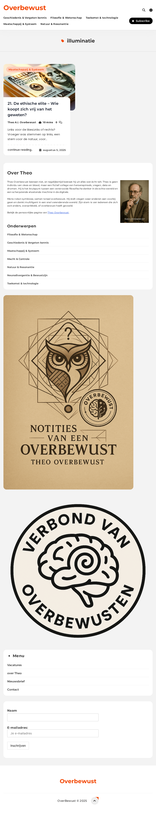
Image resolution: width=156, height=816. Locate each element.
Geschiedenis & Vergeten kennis (25, 17)
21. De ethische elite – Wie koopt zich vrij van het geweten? (33, 109)
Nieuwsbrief (16, 681)
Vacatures (14, 665)
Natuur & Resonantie (55, 23)
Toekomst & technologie (102, 17)
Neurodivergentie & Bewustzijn (27, 275)
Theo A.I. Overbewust (22, 122)
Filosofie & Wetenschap (66, 17)
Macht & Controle (18, 258)
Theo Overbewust (58, 212)
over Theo (14, 673)
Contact (13, 689)
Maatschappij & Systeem (20, 23)
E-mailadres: (17, 727)
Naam (12, 710)
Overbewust (24, 8)
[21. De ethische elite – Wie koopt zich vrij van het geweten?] (39, 87)
